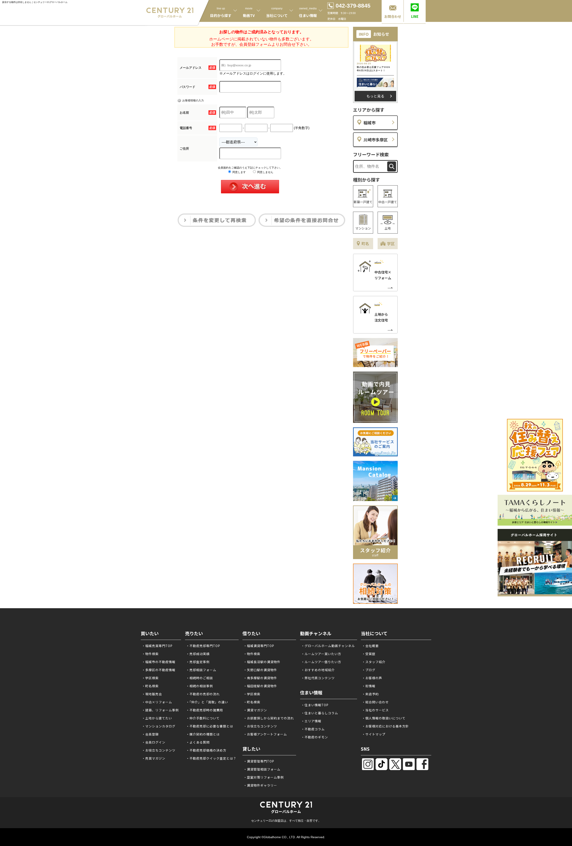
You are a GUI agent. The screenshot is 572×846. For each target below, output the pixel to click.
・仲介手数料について (203, 718)
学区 (391, 243)
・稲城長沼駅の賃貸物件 (262, 662)
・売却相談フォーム (201, 670)
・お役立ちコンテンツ (158, 750)
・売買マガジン (153, 758)
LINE (414, 16)
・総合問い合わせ (375, 702)
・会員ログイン (153, 742)
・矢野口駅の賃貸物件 (260, 670)
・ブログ (368, 670)
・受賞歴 (368, 654)
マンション (363, 228)
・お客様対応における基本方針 (385, 726)
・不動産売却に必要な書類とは (209, 726)
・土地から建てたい (157, 718)
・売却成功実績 (198, 654)
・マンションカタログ (158, 726)
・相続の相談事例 (199, 686)
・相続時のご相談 (199, 678)
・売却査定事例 (198, 662)
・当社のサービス (375, 710)
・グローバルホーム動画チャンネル (328, 645)
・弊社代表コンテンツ (318, 678)
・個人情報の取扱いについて (384, 718)
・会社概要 (370, 645)
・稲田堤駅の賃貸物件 (260, 686)
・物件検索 (150, 654)
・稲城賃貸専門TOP (259, 645)
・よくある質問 (198, 742)
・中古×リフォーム (157, 702)
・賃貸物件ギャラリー (260, 785)
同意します (239, 172)
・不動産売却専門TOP (203, 645)
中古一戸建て (387, 202)
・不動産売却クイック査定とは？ (211, 758)
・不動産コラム (313, 729)
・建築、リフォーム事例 (160, 710)
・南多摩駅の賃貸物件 (260, 678)
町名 (365, 243)
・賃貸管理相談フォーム (262, 769)
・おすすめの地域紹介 (318, 670)
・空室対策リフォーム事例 (264, 777)
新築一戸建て (363, 202)
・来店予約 (370, 694)
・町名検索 (150, 686)
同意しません (265, 172)
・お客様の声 (372, 678)
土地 (388, 228)
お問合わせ (392, 16)
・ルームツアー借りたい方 (321, 662)
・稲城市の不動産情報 (158, 662)
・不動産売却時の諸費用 (204, 710)
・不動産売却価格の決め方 (206, 750)
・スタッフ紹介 (373, 662)
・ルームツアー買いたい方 (321, 654)
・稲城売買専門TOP (157, 645)
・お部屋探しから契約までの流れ (269, 718)
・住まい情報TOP (314, 705)
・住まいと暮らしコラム (319, 713)
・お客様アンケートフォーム (265, 734)
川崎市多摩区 (376, 139)
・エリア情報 (311, 721)
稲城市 (370, 122)
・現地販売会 (152, 694)
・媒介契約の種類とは (203, 734)
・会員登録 (150, 734)
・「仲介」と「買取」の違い (207, 702)
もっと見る (375, 96)
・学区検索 (150, 678)
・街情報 (368, 686)
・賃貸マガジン (255, 710)
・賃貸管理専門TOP (259, 761)
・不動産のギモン (314, 737)
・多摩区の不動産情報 (158, 670)
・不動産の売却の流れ (203, 694)
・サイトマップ (373, 734)
